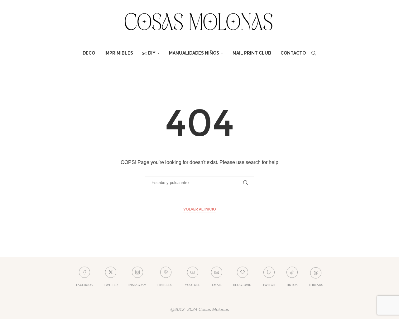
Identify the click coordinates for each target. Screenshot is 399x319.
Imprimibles (118, 53)
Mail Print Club (252, 53)
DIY (152, 53)
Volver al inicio (199, 209)
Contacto (293, 53)
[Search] (313, 53)
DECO (89, 53)
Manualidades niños (194, 53)
